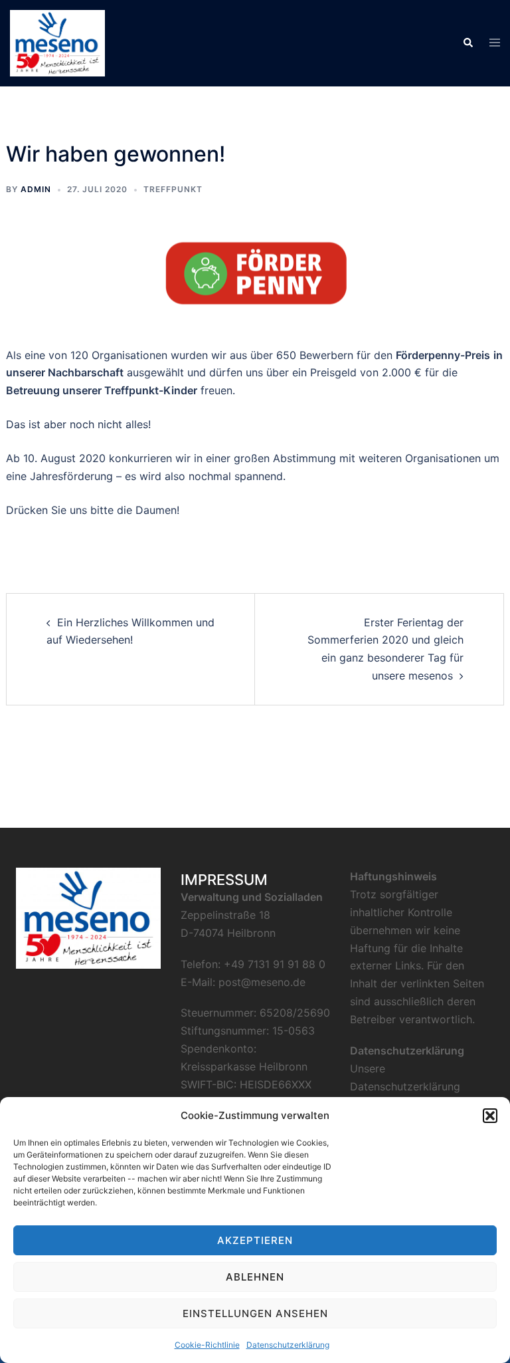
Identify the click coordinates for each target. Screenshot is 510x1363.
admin (36, 189)
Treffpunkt (173, 189)
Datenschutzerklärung (287, 1345)
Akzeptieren (255, 1240)
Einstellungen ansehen (255, 1313)
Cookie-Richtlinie (207, 1345)
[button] (490, 1115)
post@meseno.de (261, 982)
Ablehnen (255, 1277)
